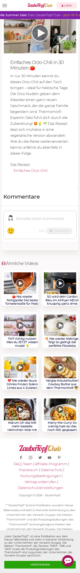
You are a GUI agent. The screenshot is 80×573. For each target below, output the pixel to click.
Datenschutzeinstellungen (40, 488)
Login (67, 5)
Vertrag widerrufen (41, 482)
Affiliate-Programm (51, 464)
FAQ (17, 464)
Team (27, 464)
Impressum (28, 470)
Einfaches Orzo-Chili (31, 171)
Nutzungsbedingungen (40, 476)
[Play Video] (40, 32)
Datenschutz (52, 470)
